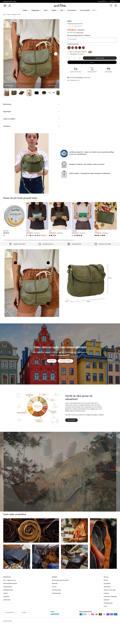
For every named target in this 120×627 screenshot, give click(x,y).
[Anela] (37, 216)
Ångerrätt (54, 583)
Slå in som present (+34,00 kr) (78, 52)
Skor (61, 10)
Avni (50, 231)
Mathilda (74, 231)
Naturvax (5, 231)
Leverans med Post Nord (9, 1)
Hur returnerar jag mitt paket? (60, 580)
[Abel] (105, 216)
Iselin (19, 14)
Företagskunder (108, 603)
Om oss (54, 587)
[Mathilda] (83, 216)
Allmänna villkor (56, 590)
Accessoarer (71, 10)
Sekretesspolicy (56, 593)
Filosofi (106, 580)
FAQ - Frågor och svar (9, 580)
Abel (95, 231)
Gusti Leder (9, 621)
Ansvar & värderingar (52, 482)
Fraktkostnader (80, 32)
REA (93, 10)
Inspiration (106, 600)
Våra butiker (107, 587)
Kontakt (5, 593)
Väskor (25, 10)
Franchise (106, 593)
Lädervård (51, 361)
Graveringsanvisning (73, 44)
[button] (5, 5)
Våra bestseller (71, 420)
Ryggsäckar (35, 10)
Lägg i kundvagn (100, 58)
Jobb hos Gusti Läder (110, 590)
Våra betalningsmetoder (10, 583)
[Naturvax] (14, 216)
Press (105, 606)
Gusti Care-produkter (65, 361)
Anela (27, 231)
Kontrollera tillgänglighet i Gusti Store (80, 77)
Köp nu (92, 62)
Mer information (53, 85)
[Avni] (60, 216)
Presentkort (107, 583)
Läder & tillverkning (68, 482)
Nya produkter (85, 10)
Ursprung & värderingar (110, 596)
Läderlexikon (7, 600)
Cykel (46, 10)
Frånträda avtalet (8, 590)
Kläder (54, 10)
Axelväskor (14, 14)
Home (4, 14)
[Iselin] (69, 47)
